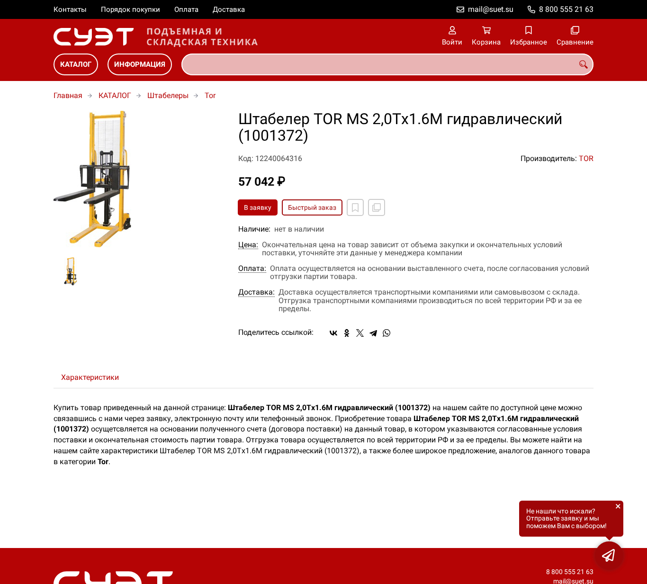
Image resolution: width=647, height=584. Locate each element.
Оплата (186, 9)
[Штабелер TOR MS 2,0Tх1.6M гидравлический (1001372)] (139, 179)
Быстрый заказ (312, 207)
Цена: (248, 245)
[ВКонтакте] (333, 333)
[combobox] (387, 64)
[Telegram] (373, 333)
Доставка (229, 9)
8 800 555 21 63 (566, 9)
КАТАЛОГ (75, 64)
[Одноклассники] (346, 333)
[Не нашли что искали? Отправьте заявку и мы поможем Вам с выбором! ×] (609, 555)
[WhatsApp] (386, 333)
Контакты (70, 9)
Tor (210, 95)
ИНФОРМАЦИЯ (139, 64)
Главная (68, 95)
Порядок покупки (130, 9)
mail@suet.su (490, 9)
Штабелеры (168, 95)
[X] (360, 333)
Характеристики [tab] (90, 377)
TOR (586, 158)
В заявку (257, 207)
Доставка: (256, 292)
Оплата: (252, 268)
